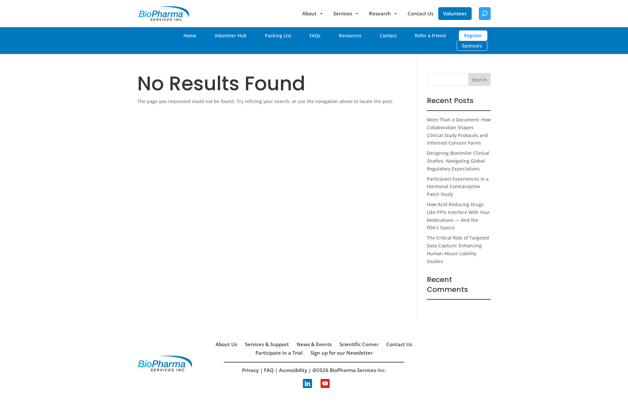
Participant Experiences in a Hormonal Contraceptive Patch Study (458, 187)
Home (189, 35)
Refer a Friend (430, 35)
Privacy (250, 370)
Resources (350, 35)
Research (380, 13)
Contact (388, 35)
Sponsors (472, 46)
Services (342, 13)
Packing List (278, 35)
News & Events (314, 344)
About (309, 13)
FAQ (269, 370)
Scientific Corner (359, 344)
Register (473, 35)
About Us (226, 344)
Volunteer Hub (231, 35)
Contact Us (420, 13)
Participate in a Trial (279, 352)
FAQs (315, 35)
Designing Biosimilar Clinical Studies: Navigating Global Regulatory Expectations (458, 161)
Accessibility (293, 370)
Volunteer (455, 13)
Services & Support (267, 344)
